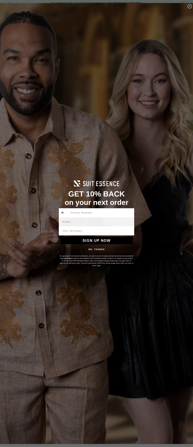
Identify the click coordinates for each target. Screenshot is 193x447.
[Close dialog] (189, 6)
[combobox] (64, 213)
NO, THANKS (97, 249)
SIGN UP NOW (96, 240)
